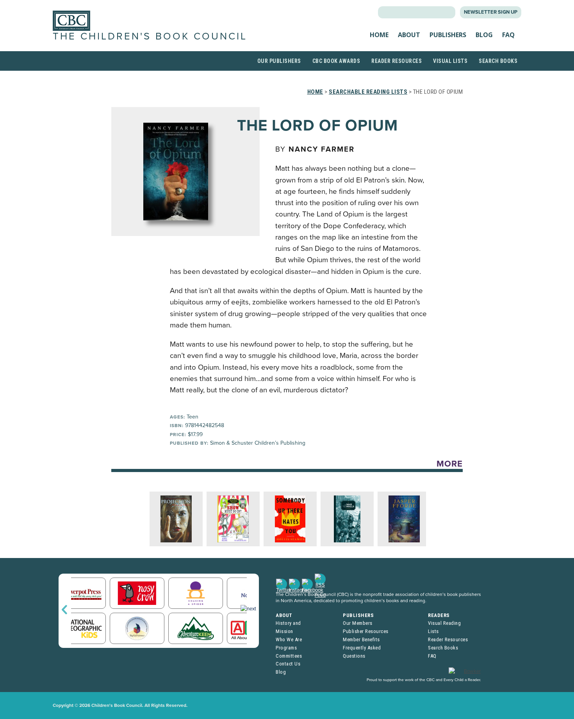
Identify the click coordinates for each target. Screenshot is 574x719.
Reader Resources (396, 61)
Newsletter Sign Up (490, 12)
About (409, 34)
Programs (286, 648)
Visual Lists (450, 61)
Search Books (498, 61)
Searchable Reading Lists (368, 91)
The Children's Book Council (150, 36)
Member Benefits (361, 639)
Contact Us (288, 664)
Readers (439, 615)
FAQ (508, 34)
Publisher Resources (366, 631)
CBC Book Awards (336, 61)
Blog (484, 34)
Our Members (358, 623)
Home (379, 34)
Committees (289, 656)
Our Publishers (279, 61)
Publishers (448, 34)
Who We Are (289, 639)
